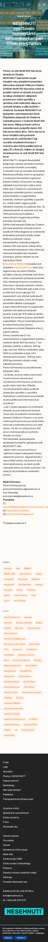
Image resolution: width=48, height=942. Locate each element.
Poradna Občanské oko (15, 881)
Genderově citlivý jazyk (15, 849)
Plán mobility (29, 687)
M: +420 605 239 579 (14, 900)
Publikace (31, 590)
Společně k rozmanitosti (14, 719)
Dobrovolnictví (25, 574)
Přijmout (8, 938)
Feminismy (17, 650)
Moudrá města (31, 666)
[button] (44, 4)
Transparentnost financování (18, 799)
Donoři (6, 845)
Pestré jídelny (29, 682)
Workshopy (9, 785)
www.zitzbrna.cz (23, 267)
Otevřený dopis (25, 585)
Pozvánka (8, 590)
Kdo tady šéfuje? (12, 790)
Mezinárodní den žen (12, 666)
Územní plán (9, 735)
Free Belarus (31, 650)
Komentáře (22, 579)
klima (6, 660)
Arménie (28, 617)
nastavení (40, 933)
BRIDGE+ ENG (9, 574)
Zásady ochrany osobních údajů (19, 872)
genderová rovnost (26, 655)
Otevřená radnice (11, 682)
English (39, 574)
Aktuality (8, 568)
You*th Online (19, 601)
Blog (18, 568)
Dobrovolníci (34, 644)
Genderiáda (9, 655)
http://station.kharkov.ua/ (20, 514)
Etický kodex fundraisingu (16, 863)
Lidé (5, 767)
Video (33, 595)
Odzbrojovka (9, 676)
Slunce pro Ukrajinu (12, 714)
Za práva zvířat (28, 730)
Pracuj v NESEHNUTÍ (14, 776)
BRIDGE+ (27, 568)
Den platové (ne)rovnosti (14, 639)
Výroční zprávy (11, 836)
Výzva (6, 601)
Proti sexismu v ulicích (31, 692)
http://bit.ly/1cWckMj (15, 264)
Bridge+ (39, 623)
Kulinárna (38, 660)
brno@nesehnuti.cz (13, 895)
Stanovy (7, 868)
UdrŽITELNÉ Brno (30, 725)
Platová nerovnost (12, 687)
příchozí (20, 698)
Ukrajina (7, 730)
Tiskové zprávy (24, 16)
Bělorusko (19, 628)
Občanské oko (10, 671)
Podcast (39, 585)
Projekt (20, 590)
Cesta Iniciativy (34, 628)
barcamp (8, 623)
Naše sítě (8, 854)
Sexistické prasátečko (13, 709)
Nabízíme (35, 579)
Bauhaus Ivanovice (24, 623)
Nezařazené (9, 585)
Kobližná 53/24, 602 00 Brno (18, 891)
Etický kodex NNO (12, 859)
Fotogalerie (9, 579)
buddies (7, 628)
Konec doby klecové (21, 660)
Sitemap (7, 877)
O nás (6, 762)
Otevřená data (25, 676)
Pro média (8, 840)
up (16, 730)
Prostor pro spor (11, 692)
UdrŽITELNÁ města (11, 725)
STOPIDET (33, 719)
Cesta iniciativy (10, 633)
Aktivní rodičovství (12, 617)
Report (7, 595)
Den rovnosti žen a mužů (14, 644)
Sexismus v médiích (12, 703)
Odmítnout (21, 938)
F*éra (6, 650)
